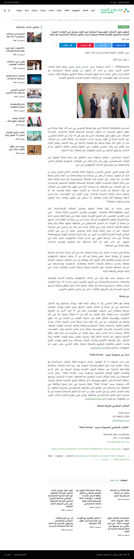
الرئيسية (126, 19)
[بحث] (5, 10)
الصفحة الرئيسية (123, 2)
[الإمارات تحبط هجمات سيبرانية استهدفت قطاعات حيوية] (34, 79)
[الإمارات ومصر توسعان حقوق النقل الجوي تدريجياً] (34, 122)
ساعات (51, 10)
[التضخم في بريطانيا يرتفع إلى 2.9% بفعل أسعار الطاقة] (34, 37)
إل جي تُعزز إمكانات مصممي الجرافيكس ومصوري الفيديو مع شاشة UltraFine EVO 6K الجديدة (60, 522)
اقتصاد (85, 10)
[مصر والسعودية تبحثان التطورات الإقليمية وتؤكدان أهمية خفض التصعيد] (34, 107)
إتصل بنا (113, 2)
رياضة (59, 10)
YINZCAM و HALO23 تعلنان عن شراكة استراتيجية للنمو (119, 493)
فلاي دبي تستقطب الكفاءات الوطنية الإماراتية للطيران (16, 63)
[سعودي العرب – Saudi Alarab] (115, 10)
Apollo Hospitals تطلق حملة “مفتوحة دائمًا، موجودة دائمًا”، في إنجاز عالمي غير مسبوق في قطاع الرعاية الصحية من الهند (118, 525)
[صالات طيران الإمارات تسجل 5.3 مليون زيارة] (34, 136)
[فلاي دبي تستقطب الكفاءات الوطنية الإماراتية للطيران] (34, 65)
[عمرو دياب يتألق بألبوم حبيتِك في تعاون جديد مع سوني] (34, 150)
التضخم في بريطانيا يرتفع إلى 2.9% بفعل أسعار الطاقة (15, 35)
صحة (27, 10)
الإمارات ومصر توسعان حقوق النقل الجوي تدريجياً (15, 120)
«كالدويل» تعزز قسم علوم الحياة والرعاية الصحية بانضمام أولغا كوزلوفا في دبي (15, 49)
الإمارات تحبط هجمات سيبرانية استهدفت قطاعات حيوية (15, 77)
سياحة (43, 10)
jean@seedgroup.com (118, 442)
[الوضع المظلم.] (9, 10)
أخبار (93, 10)
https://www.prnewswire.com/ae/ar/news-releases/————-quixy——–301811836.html (101, 458)
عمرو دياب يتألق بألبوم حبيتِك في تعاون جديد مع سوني (15, 148)
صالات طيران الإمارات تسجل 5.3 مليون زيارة (15, 134)
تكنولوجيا (76, 10)
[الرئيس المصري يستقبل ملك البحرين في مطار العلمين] (34, 93)
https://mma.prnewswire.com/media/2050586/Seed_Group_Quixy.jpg (85, 449)
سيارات (34, 10)
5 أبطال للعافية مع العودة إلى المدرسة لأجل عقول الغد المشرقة (89, 521)
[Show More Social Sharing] (56, 45)
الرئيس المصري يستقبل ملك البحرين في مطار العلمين (15, 91)
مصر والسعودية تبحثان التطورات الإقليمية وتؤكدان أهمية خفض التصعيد (15, 105)
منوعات (19, 10)
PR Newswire (123, 27)
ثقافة (67, 10)
